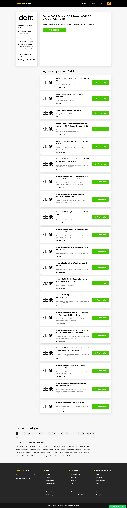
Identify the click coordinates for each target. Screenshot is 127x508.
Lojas (100, 3)
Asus (51, 455)
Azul (74, 455)
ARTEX (90, 452)
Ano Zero (54, 452)
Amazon (56, 449)
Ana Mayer (28, 452)
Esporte (73, 489)
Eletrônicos (74, 480)
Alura (38, 449)
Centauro (99, 477)
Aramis (66, 452)
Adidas (45, 446)
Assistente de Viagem (42, 455)
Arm (71, 452)
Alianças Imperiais (72, 446)
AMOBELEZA (20, 452)
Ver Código (54, 30)
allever (18, 449)
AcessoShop (23, 446)
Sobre (48, 477)
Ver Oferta (101, 182)
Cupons (92, 3)
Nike (97, 474)
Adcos (40, 446)
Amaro (51, 449)
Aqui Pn (61, 452)
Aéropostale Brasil (54, 446)
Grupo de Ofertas (118, 506)
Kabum (98, 483)
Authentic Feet (63, 455)
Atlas (55, 455)
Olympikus (99, 495)
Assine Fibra (30, 455)
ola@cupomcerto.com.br (23, 478)
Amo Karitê (86, 449)
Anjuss (48, 452)
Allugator (33, 449)
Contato (48, 489)
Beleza (73, 486)
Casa (72, 483)
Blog (47, 486)
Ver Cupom (102, 83)
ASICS (24, 455)
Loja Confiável (50, 480)
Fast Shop (99, 486)
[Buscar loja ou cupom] (109, 3)
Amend (63, 449)
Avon (70, 455)
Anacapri (36, 452)
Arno (75, 452)
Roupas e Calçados (76, 474)
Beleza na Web (100, 480)
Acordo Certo (33, 446)
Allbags (88, 446)
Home (84, 3)
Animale (42, 452)
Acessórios (74, 477)
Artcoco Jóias (82, 452)
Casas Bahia (99, 489)
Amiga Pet (78, 449)
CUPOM (24, 3)
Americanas (70, 449)
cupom (24, 470)
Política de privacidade (52, 495)
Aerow (63, 446)
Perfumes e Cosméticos (78, 495)
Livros (72, 492)
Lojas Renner (100, 492)
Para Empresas (50, 483)
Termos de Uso (50, 492)
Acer (17, 446)
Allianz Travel (25, 449)
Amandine (44, 449)
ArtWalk (18, 455)
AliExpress (82, 446)
